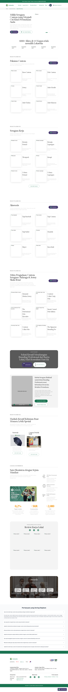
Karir (49, 5)
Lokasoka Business (12, 8)
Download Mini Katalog (41, 401)
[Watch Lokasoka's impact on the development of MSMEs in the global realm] (23, 494)
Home (7, 8)
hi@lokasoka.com (19, 679)
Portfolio (53, 676)
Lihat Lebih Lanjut (17, 453)
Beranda (19, 5)
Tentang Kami (41, 5)
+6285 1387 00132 (42, 1)
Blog (46, 5)
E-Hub (57, 676)
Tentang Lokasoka (47, 676)
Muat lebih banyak (34, 186)
